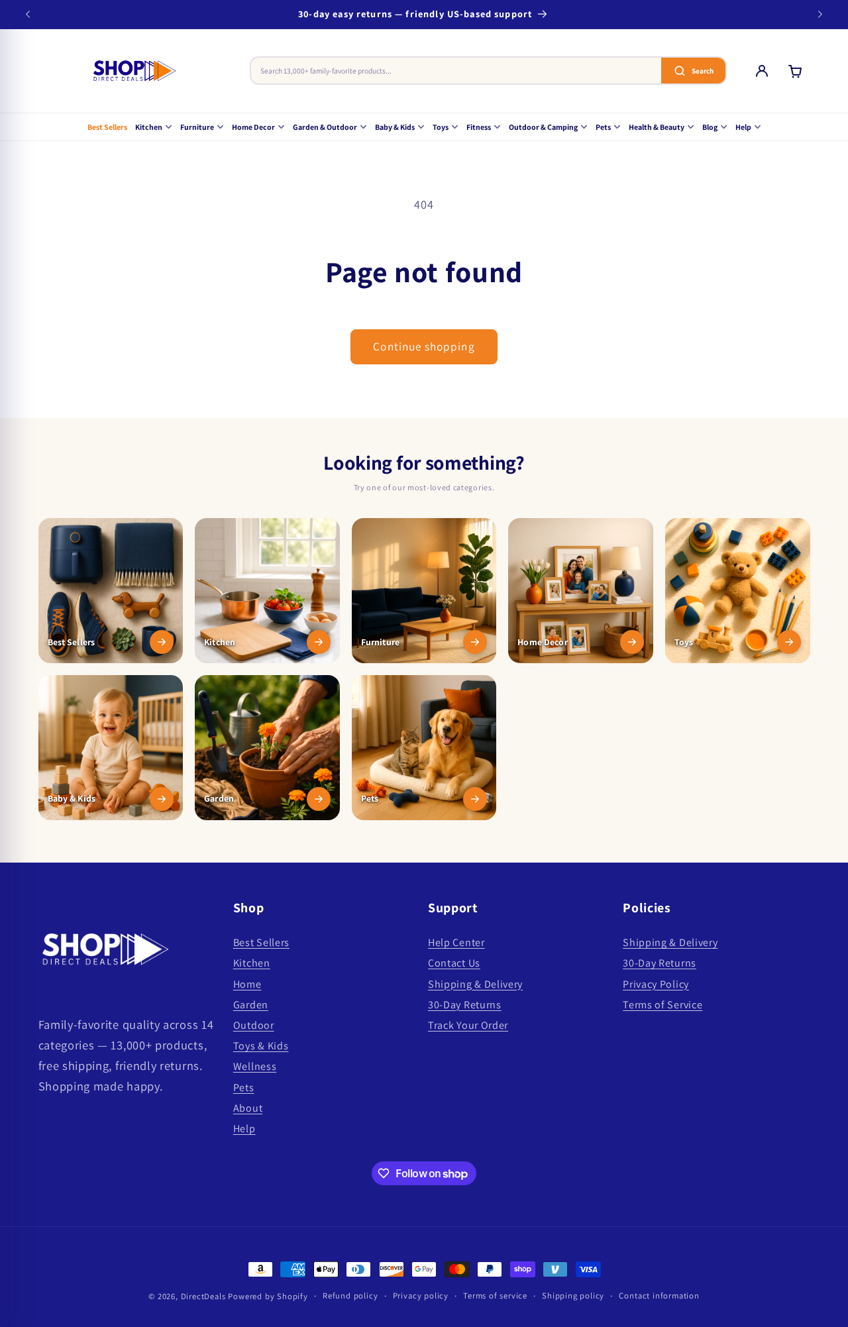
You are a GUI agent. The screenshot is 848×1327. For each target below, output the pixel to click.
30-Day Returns (465, 1005)
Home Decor (253, 127)
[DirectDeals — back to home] (134, 70)
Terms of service (495, 1295)
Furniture (197, 127)
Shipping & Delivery (475, 984)
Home (247, 984)
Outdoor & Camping (543, 127)
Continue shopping (424, 346)
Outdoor (253, 1025)
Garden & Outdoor (325, 127)
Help (743, 127)
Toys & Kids (261, 1046)
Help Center (456, 942)
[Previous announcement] (27, 14)
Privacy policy (421, 1295)
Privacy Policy (656, 984)
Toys (441, 127)
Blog (709, 127)
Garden (250, 1005)
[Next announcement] (820, 14)
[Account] (762, 71)
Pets (603, 127)
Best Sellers (107, 127)
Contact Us (454, 963)
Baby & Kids (395, 127)
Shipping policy (573, 1295)
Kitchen (148, 127)
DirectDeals (203, 1296)
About (247, 1108)
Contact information (659, 1295)
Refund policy (350, 1295)
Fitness (478, 127)
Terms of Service (662, 1005)
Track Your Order (468, 1025)
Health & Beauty (656, 127)
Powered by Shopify (268, 1296)
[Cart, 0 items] (795, 71)
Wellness (255, 1066)
